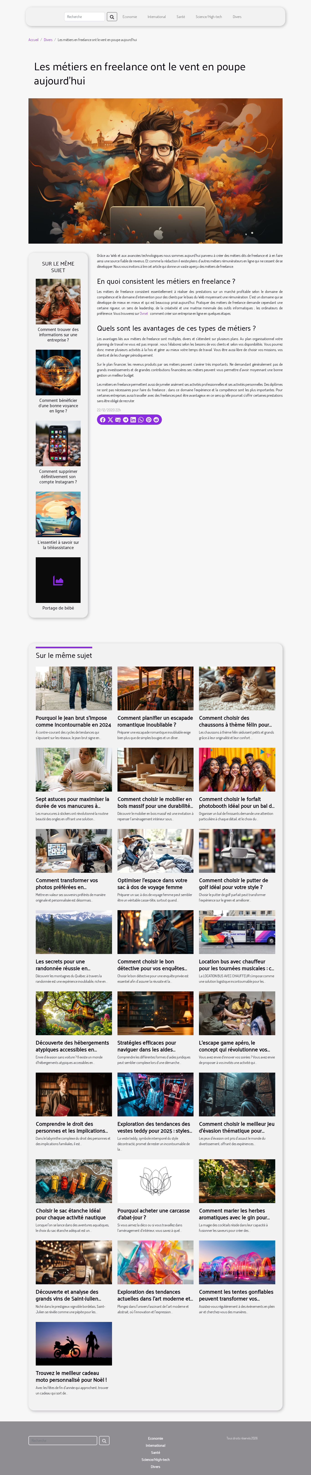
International (157, 16)
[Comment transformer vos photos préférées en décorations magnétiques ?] (74, 850)
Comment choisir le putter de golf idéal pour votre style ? (233, 883)
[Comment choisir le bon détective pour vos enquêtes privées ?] (155, 931)
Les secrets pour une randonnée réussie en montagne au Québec (62, 968)
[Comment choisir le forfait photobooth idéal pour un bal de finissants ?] (237, 769)
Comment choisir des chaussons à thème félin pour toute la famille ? (234, 724)
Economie (130, 16)
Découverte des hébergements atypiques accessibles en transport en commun (72, 1049)
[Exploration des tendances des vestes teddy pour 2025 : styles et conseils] (155, 1094)
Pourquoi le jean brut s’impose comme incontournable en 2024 (73, 720)
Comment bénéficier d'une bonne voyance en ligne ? (58, 405)
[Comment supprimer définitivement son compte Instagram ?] (58, 443)
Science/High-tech (209, 16)
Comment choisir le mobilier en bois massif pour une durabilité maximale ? (154, 806)
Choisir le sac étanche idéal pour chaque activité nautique (71, 1213)
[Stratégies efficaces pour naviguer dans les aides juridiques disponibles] (155, 1013)
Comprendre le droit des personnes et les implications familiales (70, 1130)
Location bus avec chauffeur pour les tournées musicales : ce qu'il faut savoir (236, 968)
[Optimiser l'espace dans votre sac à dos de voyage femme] (155, 850)
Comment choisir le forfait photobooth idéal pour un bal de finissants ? (237, 806)
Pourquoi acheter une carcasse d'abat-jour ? (153, 1213)
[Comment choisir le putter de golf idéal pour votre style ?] (237, 850)
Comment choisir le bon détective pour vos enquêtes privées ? (150, 968)
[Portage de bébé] (58, 579)
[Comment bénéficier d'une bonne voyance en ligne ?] (58, 372)
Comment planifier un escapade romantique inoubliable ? (155, 720)
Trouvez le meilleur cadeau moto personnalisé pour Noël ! (71, 1376)
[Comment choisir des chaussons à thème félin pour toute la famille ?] (237, 688)
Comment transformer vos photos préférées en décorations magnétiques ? (67, 887)
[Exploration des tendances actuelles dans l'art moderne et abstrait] (155, 1262)
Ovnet (144, 313)
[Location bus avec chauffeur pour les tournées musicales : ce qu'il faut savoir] (237, 931)
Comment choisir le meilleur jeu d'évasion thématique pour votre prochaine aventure (237, 1130)
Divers (237, 16)
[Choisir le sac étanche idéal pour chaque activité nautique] (74, 1180)
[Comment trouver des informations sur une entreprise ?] (58, 301)
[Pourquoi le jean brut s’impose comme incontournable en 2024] (74, 688)
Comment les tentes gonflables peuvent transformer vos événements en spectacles (236, 1298)
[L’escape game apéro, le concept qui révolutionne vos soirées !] (237, 1013)
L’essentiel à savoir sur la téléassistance (58, 544)
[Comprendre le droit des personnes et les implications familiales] (74, 1094)
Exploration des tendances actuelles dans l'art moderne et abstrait (153, 1298)
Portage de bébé (58, 608)
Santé (181, 16)
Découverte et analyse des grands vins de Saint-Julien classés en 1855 (67, 1298)
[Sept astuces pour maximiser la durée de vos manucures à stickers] (74, 769)
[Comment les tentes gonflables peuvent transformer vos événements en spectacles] (237, 1262)
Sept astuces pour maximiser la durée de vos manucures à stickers (72, 806)
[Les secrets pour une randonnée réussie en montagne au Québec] (74, 931)
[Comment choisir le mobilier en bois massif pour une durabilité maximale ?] (155, 769)
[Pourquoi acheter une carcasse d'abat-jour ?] (155, 1180)
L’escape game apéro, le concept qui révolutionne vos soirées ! (233, 1049)
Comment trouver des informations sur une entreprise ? (58, 334)
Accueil (33, 39)
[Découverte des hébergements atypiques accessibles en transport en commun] (74, 1013)
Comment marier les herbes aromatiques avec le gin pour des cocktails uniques (233, 1217)
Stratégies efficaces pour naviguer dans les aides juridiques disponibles (146, 1049)
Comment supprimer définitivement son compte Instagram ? (58, 476)
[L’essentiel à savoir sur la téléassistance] (58, 514)
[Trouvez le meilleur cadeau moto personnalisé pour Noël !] (74, 1343)
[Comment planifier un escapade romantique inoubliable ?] (155, 688)
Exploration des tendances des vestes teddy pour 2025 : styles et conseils (153, 1130)
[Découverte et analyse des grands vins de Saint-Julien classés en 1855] (74, 1262)
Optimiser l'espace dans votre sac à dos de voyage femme (152, 883)
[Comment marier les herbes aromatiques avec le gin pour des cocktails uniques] (237, 1180)
